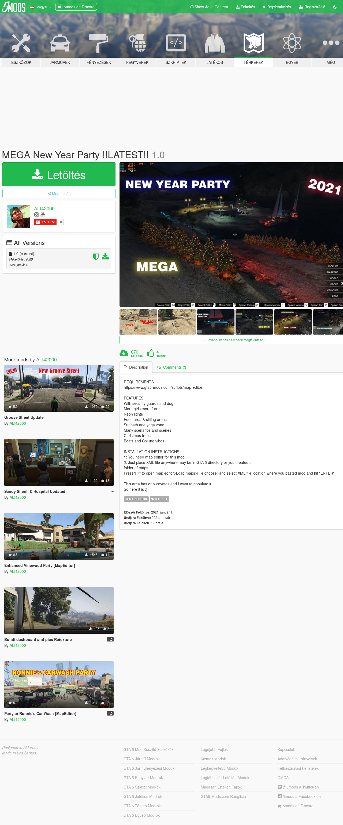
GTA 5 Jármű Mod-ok (142, 758)
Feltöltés (247, 6)
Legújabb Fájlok (214, 749)
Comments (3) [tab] (174, 367)
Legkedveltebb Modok (219, 768)
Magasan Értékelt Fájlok (221, 787)
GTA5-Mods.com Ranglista (223, 796)
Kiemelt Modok (213, 758)
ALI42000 (44, 208)
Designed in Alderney (20, 747)
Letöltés (65, 174)
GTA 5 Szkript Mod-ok (142, 787)
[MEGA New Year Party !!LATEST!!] (138, 321)
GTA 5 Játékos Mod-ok (143, 796)
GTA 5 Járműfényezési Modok (149, 768)
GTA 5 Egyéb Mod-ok (142, 815)
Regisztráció (314, 6)
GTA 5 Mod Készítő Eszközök (148, 749)
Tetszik (161, 355)
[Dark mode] (335, 6)
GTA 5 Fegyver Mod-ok (143, 777)
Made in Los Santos (19, 753)
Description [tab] (137, 367)
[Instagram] (36, 214)
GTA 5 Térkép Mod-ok (142, 805)
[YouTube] (42, 214)
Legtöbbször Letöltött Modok (225, 777)
